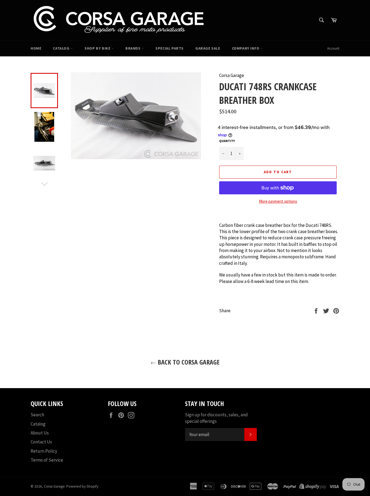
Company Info (246, 48)
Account (333, 48)
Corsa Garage (54, 486)
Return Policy (44, 451)
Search (37, 415)
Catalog (61, 48)
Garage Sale (207, 48)
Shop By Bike (98, 48)
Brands (133, 48)
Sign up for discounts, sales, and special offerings (216, 418)
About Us (40, 433)
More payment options (278, 201)
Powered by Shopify (82, 486)
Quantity (227, 141)
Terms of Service (47, 460)
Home (36, 48)
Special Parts (169, 48)
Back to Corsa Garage (187, 361)
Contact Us (41, 442)
